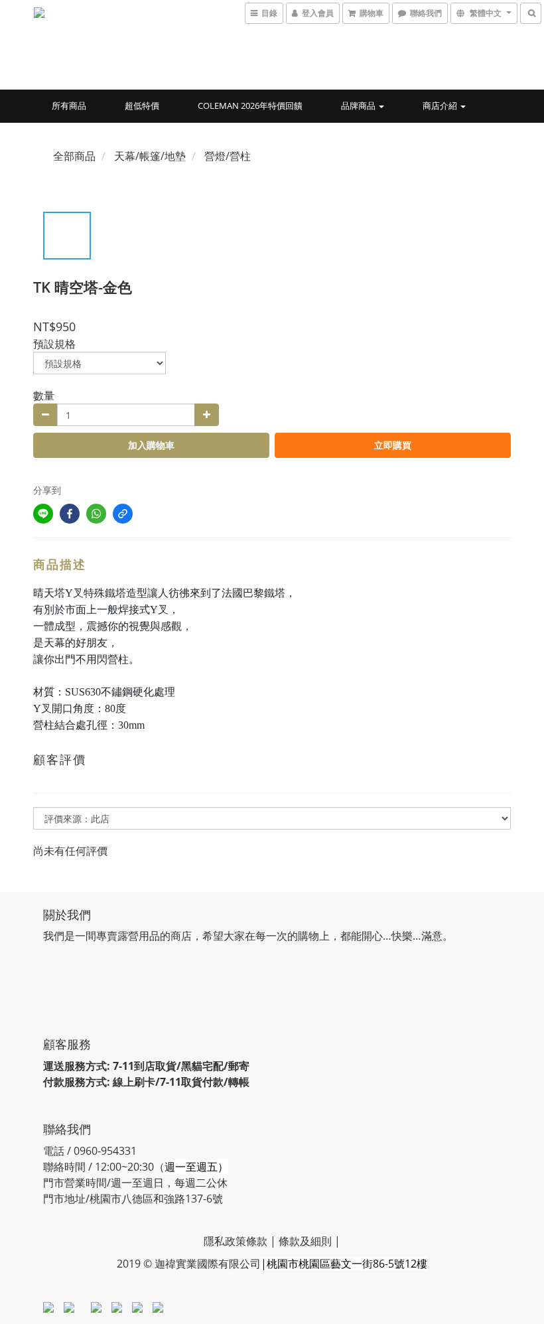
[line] (43, 514)
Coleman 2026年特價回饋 (250, 105)
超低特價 (142, 105)
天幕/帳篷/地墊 (150, 156)
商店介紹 (441, 105)
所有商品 (69, 105)
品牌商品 (359, 105)
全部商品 (74, 156)
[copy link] (123, 514)
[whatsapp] (96, 514)
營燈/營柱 (227, 156)
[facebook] (70, 514)
